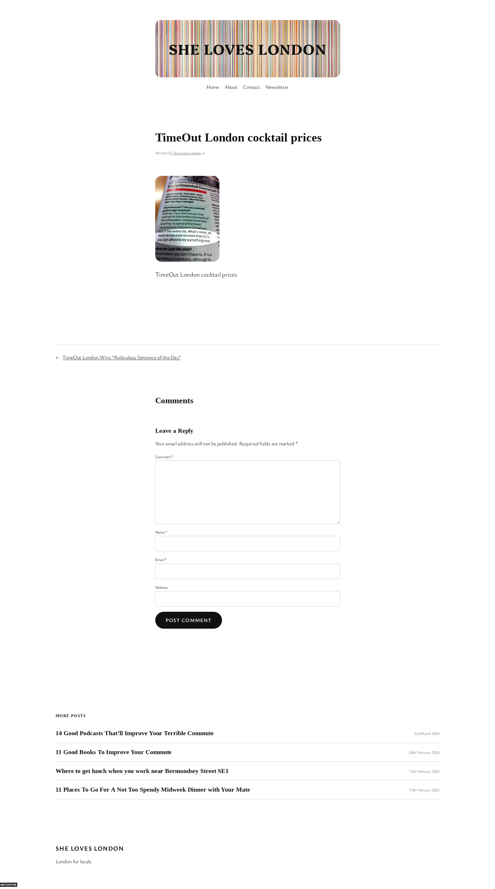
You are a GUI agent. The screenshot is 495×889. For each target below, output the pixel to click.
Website (161, 587)
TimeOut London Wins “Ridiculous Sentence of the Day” (121, 357)
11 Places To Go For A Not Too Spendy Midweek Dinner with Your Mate (153, 789)
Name (161, 532)
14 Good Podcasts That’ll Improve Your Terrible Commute (135, 733)
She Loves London (247, 48)
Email (161, 559)
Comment (164, 456)
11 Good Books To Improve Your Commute (114, 752)
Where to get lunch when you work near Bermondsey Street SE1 (142, 771)
